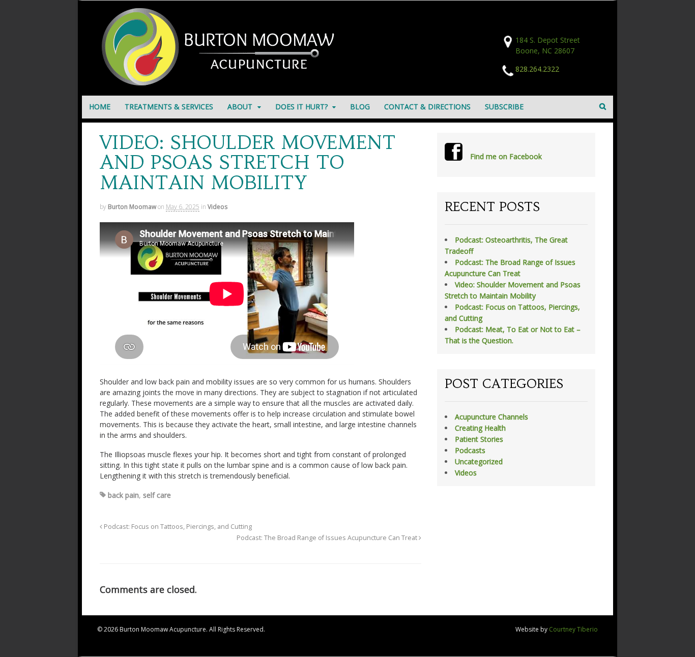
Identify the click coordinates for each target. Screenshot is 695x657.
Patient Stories (479, 439)
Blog (360, 106)
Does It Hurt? (301, 106)
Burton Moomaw (132, 206)
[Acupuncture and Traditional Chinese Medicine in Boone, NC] (221, 82)
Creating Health (480, 428)
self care (157, 495)
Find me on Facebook (506, 156)
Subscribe (504, 106)
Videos (217, 206)
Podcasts (470, 450)
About (239, 106)
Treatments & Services (169, 106)
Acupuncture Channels (491, 417)
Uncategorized (479, 461)
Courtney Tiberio (573, 629)
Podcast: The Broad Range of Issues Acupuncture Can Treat (328, 537)
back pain (123, 495)
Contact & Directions (427, 106)
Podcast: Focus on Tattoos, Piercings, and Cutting (177, 526)
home (99, 106)
